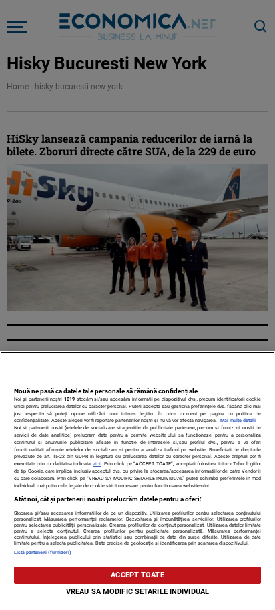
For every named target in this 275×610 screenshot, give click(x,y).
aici (97, 464)
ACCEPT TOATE (137, 575)
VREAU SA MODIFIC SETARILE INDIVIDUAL (137, 591)
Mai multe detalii (238, 420)
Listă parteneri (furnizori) (43, 552)
